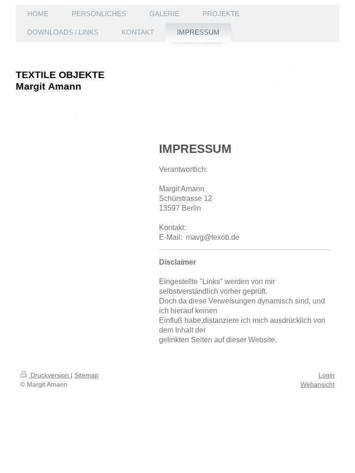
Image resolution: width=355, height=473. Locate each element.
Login (326, 375)
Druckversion (50, 375)
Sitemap (86, 375)
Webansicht (317, 384)
